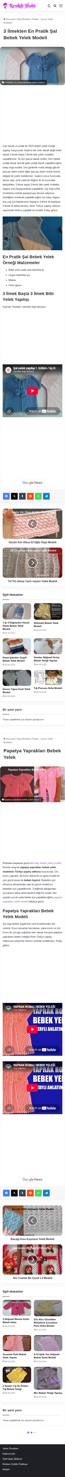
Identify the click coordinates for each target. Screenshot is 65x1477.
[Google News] (32, 483)
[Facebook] (6, 496)
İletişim (6, 1469)
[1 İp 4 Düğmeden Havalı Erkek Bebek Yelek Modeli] (17, 611)
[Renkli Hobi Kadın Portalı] (20, 5)
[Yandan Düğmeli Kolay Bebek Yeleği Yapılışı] (48, 646)
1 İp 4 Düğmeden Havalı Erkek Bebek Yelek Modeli (16, 625)
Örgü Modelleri (24, 19)
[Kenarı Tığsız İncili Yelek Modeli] (17, 678)
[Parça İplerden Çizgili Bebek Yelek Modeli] (17, 646)
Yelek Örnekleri (10, 1448)
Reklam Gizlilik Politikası (15, 1464)
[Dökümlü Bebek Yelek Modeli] (48, 611)
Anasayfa (10, 19)
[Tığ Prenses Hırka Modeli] (48, 677)
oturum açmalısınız (34, 719)
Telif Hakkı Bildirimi (12, 1459)
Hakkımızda (8, 1453)
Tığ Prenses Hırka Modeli (48, 688)
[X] (14, 496)
